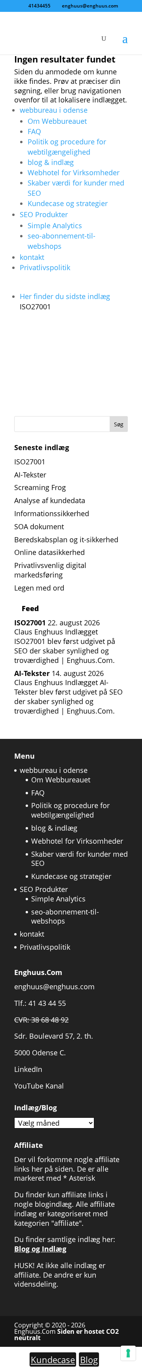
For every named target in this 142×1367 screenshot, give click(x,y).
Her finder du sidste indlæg (65, 301)
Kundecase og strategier (68, 203)
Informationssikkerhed (51, 513)
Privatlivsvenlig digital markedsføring (50, 569)
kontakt (32, 257)
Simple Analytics (55, 225)
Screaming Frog (40, 487)
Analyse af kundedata (49, 500)
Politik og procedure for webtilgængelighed (70, 810)
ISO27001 (29, 461)
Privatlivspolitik (45, 267)
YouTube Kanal (39, 1086)
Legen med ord (39, 588)
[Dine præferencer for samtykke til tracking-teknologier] (128, 1353)
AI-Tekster (30, 474)
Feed (30, 608)
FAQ (34, 131)
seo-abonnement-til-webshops (65, 916)
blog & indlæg (51, 162)
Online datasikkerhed (49, 552)
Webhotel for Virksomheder (74, 172)
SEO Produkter (44, 214)
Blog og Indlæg (40, 1248)
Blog (89, 1359)
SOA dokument (39, 526)
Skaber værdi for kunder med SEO (79, 858)
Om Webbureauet (57, 121)
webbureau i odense (54, 110)
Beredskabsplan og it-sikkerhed (66, 539)
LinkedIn (28, 1069)
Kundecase (53, 1359)
